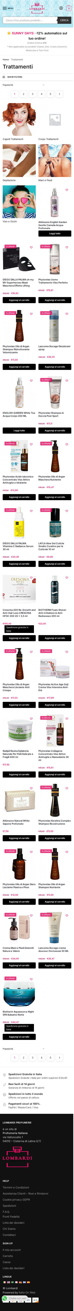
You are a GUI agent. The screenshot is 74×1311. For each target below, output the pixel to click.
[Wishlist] (67, 190)
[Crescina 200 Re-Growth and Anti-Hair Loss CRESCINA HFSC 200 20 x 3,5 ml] (19, 589)
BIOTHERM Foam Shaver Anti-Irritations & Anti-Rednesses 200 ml (52, 612)
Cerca (64, 20)
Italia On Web (27, 1292)
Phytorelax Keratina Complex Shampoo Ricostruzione (54, 822)
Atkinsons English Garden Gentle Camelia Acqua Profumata (52, 225)
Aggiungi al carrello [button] (19, 300)
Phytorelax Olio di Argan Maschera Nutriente (51, 478)
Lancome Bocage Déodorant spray (54, 348)
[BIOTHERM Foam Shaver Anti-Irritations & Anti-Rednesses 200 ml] (54, 589)
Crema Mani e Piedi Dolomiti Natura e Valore (18, 949)
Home (6, 59)
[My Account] (61, 8)
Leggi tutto (54, 233)
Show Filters (14, 77)
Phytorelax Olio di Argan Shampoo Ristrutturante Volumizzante (16, 349)
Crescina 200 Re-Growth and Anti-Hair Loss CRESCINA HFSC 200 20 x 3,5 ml (19, 612)
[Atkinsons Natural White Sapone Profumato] (19, 800)
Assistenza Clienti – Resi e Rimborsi (25, 1193)
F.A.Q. (6, 1211)
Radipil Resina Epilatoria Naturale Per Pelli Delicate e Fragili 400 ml (18, 753)
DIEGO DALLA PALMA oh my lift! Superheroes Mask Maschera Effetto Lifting (18, 282)
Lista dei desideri (13, 1222)
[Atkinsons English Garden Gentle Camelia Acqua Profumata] (54, 201)
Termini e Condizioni (16, 1187)
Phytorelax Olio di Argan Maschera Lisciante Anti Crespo (16, 687)
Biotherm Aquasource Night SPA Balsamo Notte (18, 1013)
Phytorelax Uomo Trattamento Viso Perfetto (53, 281)
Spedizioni (9, 1205)
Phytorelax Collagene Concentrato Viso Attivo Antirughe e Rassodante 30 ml (53, 755)
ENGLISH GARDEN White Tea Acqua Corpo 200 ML (19, 414)
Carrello (8, 1256)
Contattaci (9, 1235)
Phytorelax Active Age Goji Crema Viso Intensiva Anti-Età (53, 687)
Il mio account (12, 1250)
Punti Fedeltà (11, 1216)
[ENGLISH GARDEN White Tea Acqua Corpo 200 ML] (19, 392)
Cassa (6, 1262)
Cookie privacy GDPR (16, 1199)
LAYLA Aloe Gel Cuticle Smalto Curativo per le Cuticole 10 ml (51, 546)
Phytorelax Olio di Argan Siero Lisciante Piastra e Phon (19, 886)
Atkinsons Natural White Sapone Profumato (16, 822)
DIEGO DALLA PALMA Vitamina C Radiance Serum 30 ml (18, 546)
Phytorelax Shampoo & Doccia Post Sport (51, 414)
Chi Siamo (9, 1228)
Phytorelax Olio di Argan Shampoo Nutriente (51, 886)
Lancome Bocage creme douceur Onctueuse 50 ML (53, 949)
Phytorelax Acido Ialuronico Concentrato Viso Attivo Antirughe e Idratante (18, 479)
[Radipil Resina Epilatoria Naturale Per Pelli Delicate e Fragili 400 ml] (19, 730)
